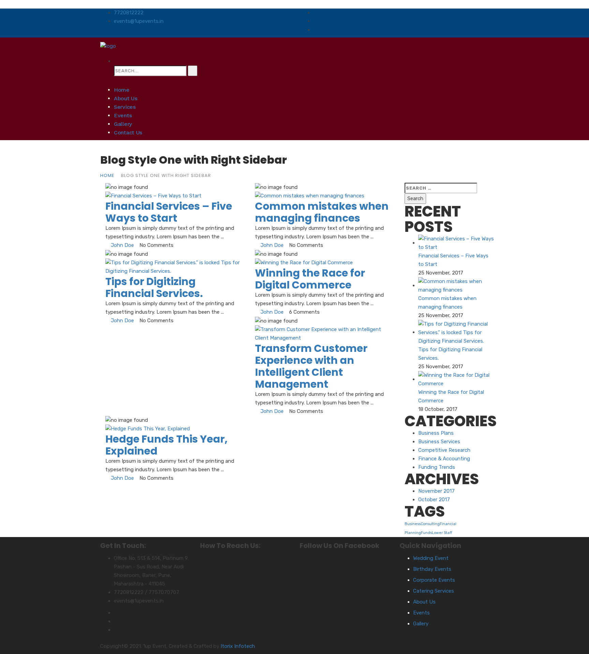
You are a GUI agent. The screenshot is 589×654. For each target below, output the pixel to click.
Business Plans (436, 433)
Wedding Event (431, 558)
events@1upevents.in (139, 21)
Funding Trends (436, 467)
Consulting (430, 524)
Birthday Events (432, 569)
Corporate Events (434, 580)
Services (125, 107)
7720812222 (129, 13)
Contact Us (128, 132)
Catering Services (433, 591)
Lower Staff (442, 533)
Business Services (439, 442)
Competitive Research (444, 450)
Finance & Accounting (444, 459)
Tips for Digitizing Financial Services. (154, 287)
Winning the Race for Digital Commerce (310, 279)
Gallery (123, 124)
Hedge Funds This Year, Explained (166, 445)
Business (413, 524)
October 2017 (434, 499)
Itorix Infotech (238, 646)
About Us (125, 98)
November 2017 (436, 491)
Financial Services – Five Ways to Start (168, 212)
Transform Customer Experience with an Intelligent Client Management (311, 366)
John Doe (122, 245)
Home (122, 90)
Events (123, 115)
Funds (426, 533)
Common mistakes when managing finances (322, 212)
